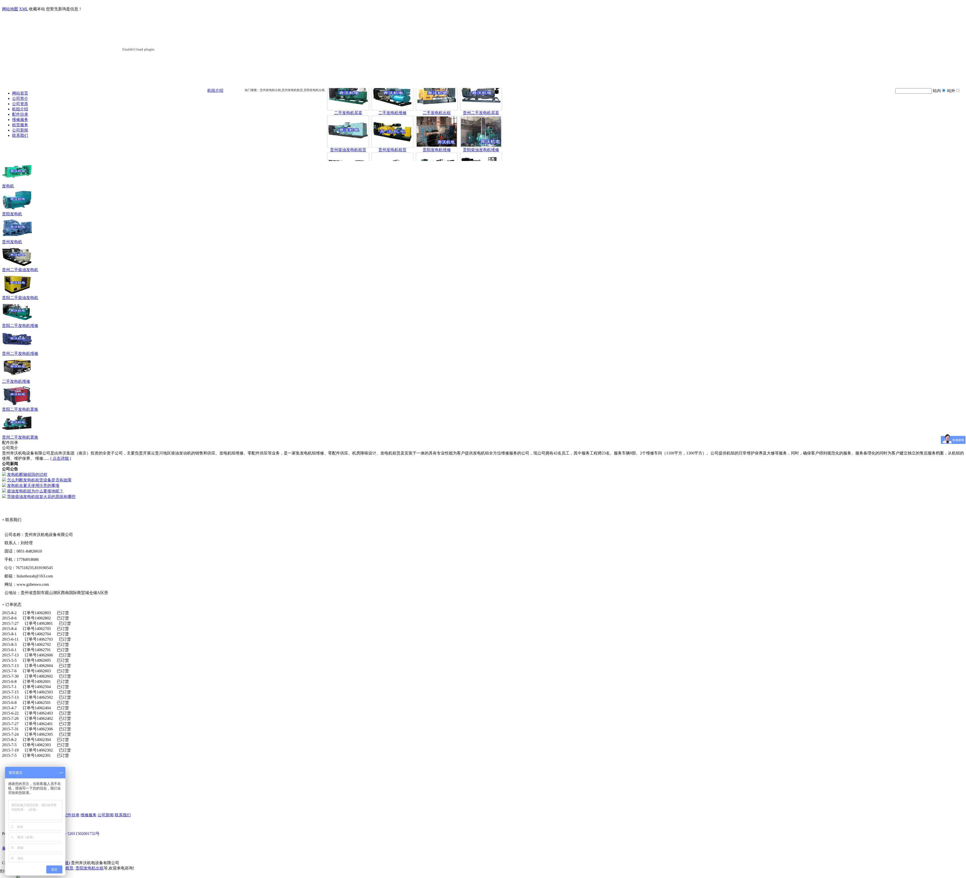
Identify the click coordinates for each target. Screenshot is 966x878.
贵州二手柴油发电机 (20, 270)
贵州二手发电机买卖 (481, 96)
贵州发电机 (12, 242)
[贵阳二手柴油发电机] (17, 294)
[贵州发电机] (17, 238)
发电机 (8, 186)
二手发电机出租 (437, 96)
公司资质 (20, 104)
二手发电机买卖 (348, 96)
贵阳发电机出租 (89, 868)
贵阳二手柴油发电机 (20, 298)
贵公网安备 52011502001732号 (73, 833)
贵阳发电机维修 (437, 133)
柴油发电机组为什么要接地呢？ (35, 491)
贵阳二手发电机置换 (20, 409)
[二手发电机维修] (17, 377)
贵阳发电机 (12, 214)
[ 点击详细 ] (60, 458)
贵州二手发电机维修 (20, 353)
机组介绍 (20, 109)
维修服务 (20, 119)
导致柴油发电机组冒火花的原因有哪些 (41, 496)
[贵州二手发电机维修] (17, 350)
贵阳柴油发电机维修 (481, 133)
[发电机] (17, 182)
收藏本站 (37, 9)
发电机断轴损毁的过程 (27, 474)
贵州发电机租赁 (392, 133)
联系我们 (20, 135)
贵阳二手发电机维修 (20, 325)
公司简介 (20, 98)
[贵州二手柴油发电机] (17, 266)
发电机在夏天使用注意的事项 (33, 485)
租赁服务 (20, 125)
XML (23, 9)
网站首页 (20, 93)
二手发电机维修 (392, 96)
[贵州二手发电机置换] (17, 433)
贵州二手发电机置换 (20, 437)
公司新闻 (20, 130)
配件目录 (20, 114)
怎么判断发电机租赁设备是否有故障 (39, 480)
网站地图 (10, 9)
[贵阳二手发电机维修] (17, 322)
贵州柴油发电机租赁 (348, 133)
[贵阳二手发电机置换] (17, 405)
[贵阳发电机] (17, 210)
